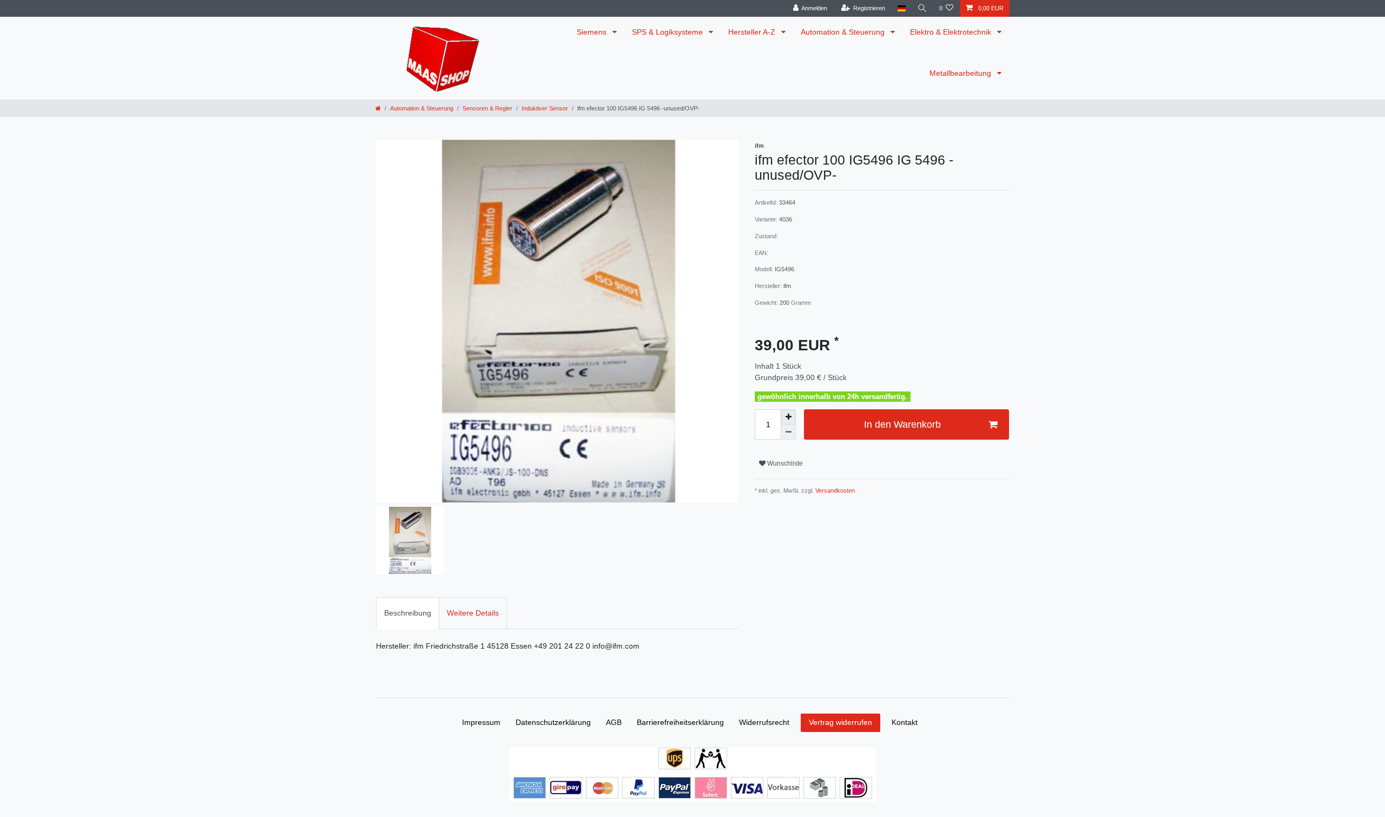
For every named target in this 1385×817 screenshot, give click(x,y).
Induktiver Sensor (545, 108)
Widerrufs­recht (764, 722)
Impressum (481, 722)
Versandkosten (834, 490)
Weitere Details (473, 613)
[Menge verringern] (788, 432)
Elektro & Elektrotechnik (951, 32)
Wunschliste (784, 463)
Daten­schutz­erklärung (553, 722)
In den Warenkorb (902, 424)
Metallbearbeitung (961, 73)
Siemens (593, 32)
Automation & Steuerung (844, 32)
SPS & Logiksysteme (668, 32)
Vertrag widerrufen (840, 722)
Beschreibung (407, 613)
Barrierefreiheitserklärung (680, 722)
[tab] (407, 613)
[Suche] (922, 8)
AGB (614, 722)
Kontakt (905, 722)
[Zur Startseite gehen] (378, 108)
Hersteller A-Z (752, 32)
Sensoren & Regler (487, 108)
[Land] (901, 8)
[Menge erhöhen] (788, 416)
